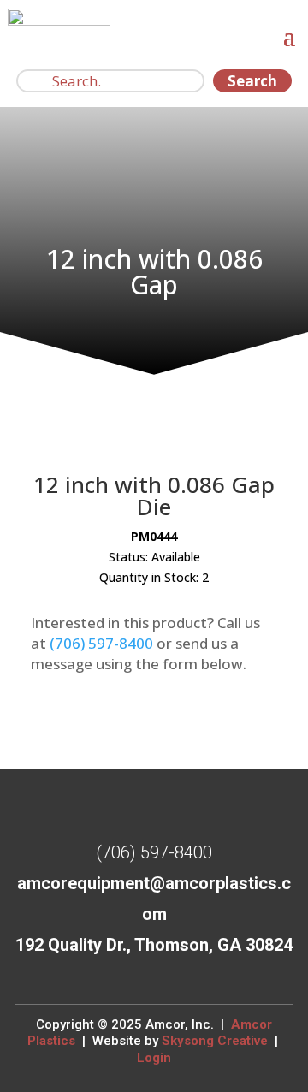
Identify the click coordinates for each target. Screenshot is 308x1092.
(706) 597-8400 (101, 643)
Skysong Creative (215, 1040)
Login (154, 1057)
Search (252, 81)
